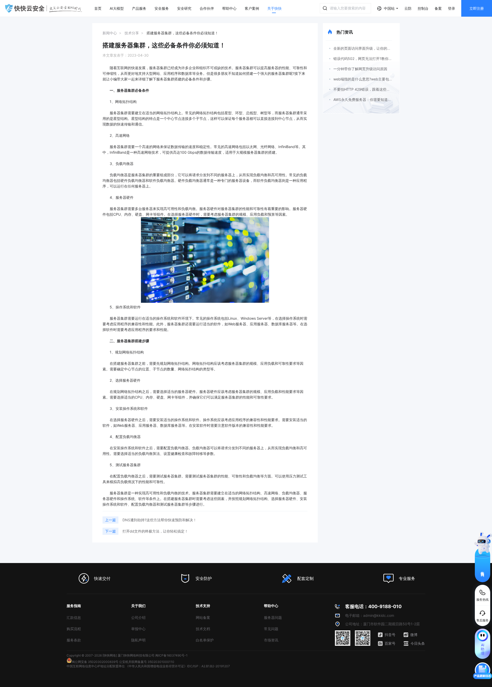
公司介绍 (138, 617)
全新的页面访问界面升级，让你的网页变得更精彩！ (374, 48)
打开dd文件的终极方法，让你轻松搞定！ (155, 531)
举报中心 (138, 629)
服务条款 (74, 640)
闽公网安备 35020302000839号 (95, 662)
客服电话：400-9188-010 (373, 606)
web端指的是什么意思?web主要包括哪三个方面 (372, 79)
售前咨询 (482, 569)
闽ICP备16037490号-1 (171, 655)
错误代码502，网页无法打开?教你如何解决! (368, 58)
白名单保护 (205, 640)
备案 (438, 8)
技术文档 (203, 629)
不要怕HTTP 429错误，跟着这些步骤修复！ (368, 89)
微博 (413, 634)
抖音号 (390, 634)
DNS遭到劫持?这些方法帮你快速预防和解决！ (159, 520)
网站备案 (203, 617)
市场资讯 (271, 640)
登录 (451, 8)
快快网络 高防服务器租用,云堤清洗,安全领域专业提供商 (43, 8)
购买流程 (74, 629)
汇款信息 (74, 617)
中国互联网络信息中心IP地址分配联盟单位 (96, 666)
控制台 (423, 8)
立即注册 (476, 8)
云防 (408, 8)
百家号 (390, 643)
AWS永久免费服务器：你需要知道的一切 (365, 99)
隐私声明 (138, 640)
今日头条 (418, 643)
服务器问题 (273, 617)
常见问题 (271, 629)
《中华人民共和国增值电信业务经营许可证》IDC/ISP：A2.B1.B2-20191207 (178, 666)
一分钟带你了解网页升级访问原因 (360, 69)
